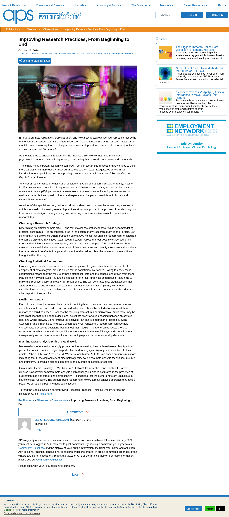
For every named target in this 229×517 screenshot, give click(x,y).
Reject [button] (220, 509)
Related (162, 39)
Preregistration (102, 54)
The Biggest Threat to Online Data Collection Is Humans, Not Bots (197, 48)
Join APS (216, 15)
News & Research (13, 5)
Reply (38, 430)
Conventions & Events (49, 5)
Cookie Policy (11, 510)
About (221, 5)
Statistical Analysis (122, 54)
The (139, 5)
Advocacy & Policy (108, 5)
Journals (79, 5)
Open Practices (39, 54)
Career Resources (195, 5)
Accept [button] (210, 509)
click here (46, 393)
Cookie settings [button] (193, 509)
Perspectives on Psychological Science (70, 54)
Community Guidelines (31, 447)
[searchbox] (166, 15)
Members (166, 5)
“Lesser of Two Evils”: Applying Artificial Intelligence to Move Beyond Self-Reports (200, 95)
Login (191, 15)
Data (27, 54)
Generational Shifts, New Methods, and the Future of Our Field (200, 70)
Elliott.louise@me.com (52, 419)
